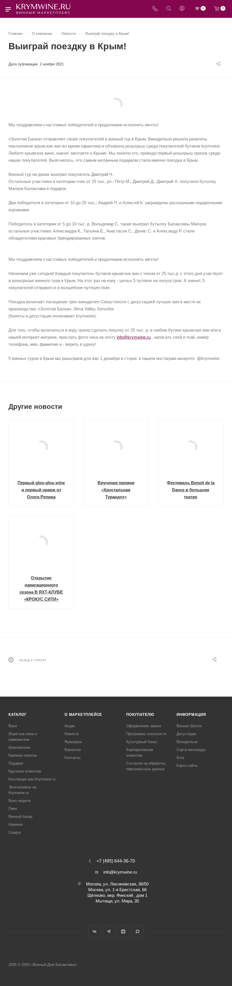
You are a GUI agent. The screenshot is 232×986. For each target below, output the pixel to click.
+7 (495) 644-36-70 (115, 861)
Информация (191, 714)
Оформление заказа (143, 726)
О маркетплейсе (83, 714)
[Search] (168, 9)
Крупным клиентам (24, 771)
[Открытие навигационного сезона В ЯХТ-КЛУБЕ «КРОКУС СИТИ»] (41, 542)
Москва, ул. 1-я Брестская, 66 (117, 889)
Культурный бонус (142, 742)
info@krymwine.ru (134, 337)
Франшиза (73, 742)
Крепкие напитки (22, 755)
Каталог (17, 714)
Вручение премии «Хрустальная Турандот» (116, 489)
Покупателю (140, 714)
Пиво (12, 808)
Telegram (109, 931)
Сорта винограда (191, 750)
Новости (72, 734)
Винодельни (187, 742)
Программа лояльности (146, 734)
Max (138, 931)
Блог (181, 757)
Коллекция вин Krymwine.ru (31, 779)
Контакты (72, 757)
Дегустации (186, 734)
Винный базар (20, 816)
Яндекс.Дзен (123, 931)
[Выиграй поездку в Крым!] (116, 104)
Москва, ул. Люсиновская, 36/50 (117, 884)
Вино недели (19, 801)
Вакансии (73, 750)
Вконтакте (94, 931)
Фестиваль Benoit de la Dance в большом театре (190, 489)
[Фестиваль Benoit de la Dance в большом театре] (191, 447)
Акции (70, 726)
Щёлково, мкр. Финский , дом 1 (117, 895)
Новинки (15, 824)
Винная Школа (189, 726)
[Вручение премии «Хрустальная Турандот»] (116, 447)
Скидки (14, 832)
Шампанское (19, 747)
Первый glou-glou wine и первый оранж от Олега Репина (41, 489)
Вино (12, 726)
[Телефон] (155, 9)
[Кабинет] (181, 9)
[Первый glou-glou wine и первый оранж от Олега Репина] (41, 447)
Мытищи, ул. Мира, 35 (117, 901)
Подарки (15, 763)
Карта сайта (187, 765)
